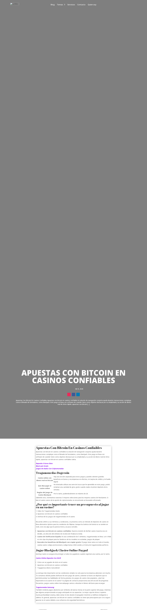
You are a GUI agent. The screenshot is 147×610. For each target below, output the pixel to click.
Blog (53, 5)
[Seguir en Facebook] (73, 394)
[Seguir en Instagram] (69, 394)
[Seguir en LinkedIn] (78, 394)
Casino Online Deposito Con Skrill (48, 558)
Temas (60, 5)
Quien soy (92, 5)
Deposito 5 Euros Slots (44, 463)
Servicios (71, 5)
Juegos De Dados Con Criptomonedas (49, 469)
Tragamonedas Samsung (45, 587)
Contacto (81, 5)
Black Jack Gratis (42, 466)
